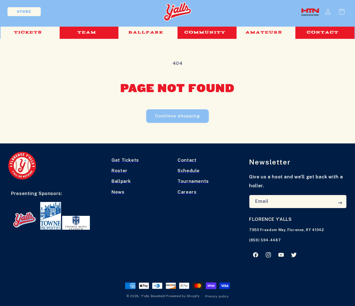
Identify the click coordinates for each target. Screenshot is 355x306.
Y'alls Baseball (153, 296)
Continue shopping (177, 115)
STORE (24, 12)
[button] (30, 33)
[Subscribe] (340, 203)
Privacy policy (217, 296)
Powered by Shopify (182, 296)
